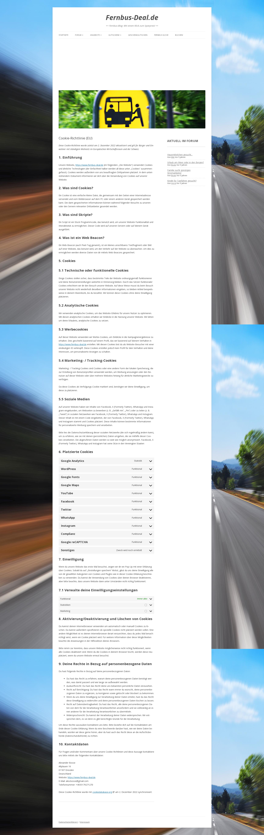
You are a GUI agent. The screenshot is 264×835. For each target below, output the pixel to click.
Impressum (85, 822)
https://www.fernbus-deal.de (89, 165)
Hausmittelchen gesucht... (180, 154)
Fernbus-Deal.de (132, 17)
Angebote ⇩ (96, 35)
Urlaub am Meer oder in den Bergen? (185, 162)
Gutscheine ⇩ (114, 35)
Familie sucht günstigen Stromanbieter (179, 171)
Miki (172, 157)
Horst (173, 183)
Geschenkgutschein (137, 35)
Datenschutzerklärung (68, 822)
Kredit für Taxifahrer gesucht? (181, 180)
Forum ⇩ (79, 35)
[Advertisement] (132, 63)
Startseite (63, 35)
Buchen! (179, 35)
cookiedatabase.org (102, 792)
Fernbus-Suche (161, 35)
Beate (173, 165)
